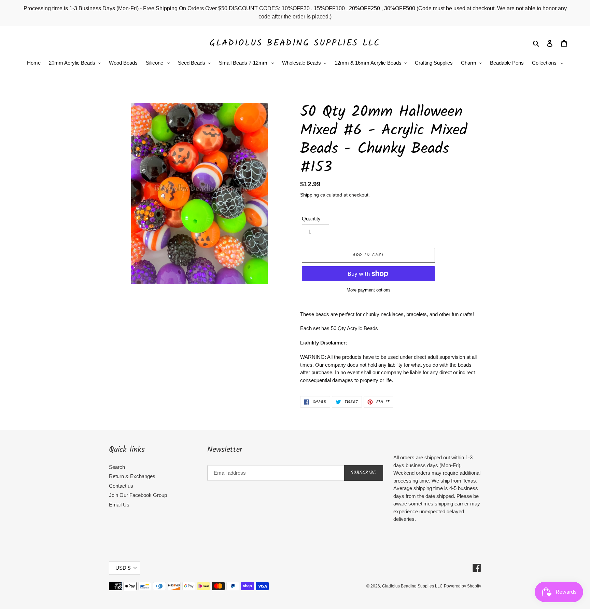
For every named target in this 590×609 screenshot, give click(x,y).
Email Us (119, 505)
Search (117, 467)
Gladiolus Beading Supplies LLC (295, 43)
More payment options (369, 290)
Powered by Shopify (462, 586)
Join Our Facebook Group (138, 495)
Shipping (309, 195)
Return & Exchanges (132, 476)
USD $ (122, 568)
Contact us (121, 486)
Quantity (311, 218)
